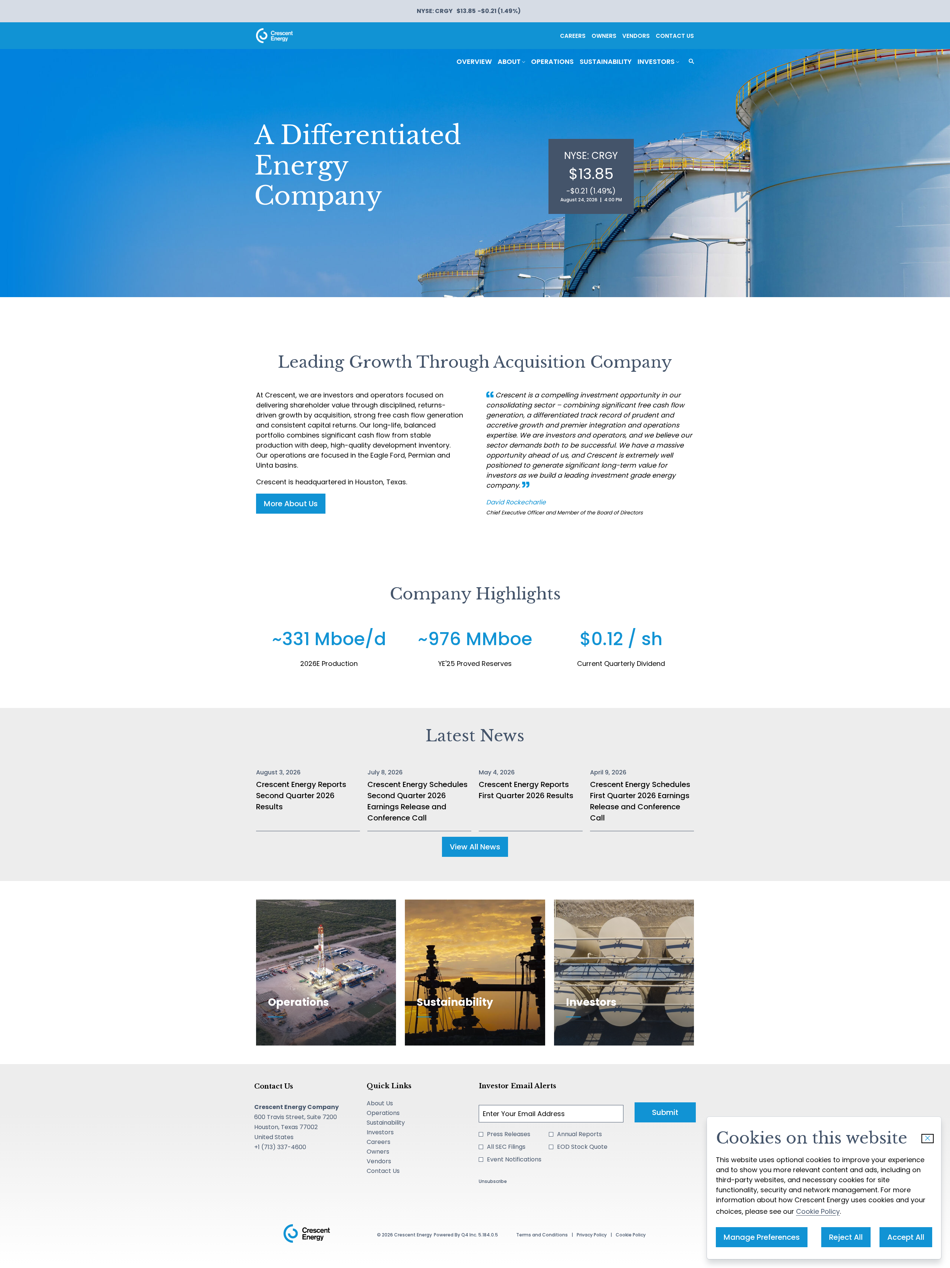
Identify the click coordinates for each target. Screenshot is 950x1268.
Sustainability (396, 1123)
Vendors (636, 36)
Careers (573, 36)
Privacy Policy (592, 1236)
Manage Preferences (762, 1237)
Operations (394, 1113)
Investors (391, 1132)
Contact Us (675, 36)
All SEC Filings (506, 1146)
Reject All (846, 1237)
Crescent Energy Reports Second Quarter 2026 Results (301, 795)
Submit (665, 1112)
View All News (475, 847)
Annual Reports (579, 1134)
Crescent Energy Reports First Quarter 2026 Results (526, 790)
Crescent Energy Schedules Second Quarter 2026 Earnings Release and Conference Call (417, 801)
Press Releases (508, 1134)
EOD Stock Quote (582, 1146)
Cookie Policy (818, 1211)
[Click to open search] (689, 61)
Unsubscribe (493, 1181)
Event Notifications (514, 1159)
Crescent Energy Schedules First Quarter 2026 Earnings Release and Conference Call (640, 801)
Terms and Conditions (542, 1236)
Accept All (905, 1237)
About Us (391, 1103)
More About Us (291, 503)
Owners (604, 36)
